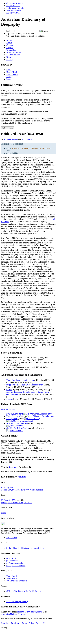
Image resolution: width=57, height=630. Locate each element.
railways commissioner (15, 565)
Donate (9, 59)
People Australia (13, 6)
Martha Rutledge (11, 139)
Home (9, 40)
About (9, 43)
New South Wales (27, 490)
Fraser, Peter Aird (13, 416)
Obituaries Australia (14, 3)
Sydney (4, 502)
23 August (5, 500)
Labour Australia (13, 13)
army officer (11, 558)
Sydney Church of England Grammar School (25, 548)
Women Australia (13, 10)
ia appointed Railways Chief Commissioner (24, 385)
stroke (3, 513)
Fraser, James (11, 418)
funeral (9, 399)
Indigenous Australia (15, 8)
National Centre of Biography (29, 612)
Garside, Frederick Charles (17, 428)
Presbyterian (11, 538)
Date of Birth (11, 72)
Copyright (5, 623)
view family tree (8, 409)
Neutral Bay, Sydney (9, 490)
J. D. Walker (27, 139)
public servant (12, 561)
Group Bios (11, 50)
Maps (8, 79)
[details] (21, 476)
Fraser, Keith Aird (14, 414)
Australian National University (14, 614)
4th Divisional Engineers (16, 581)
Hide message (7, 128)
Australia (39, 490)
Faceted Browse (13, 55)
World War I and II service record (20, 380)
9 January (5, 487)
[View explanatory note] (3, 523)
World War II (11, 578)
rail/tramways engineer (15, 563)
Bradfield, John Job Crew (17, 423)
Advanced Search (13, 52)
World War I (11, 576)
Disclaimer (15, 623)
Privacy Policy (28, 623)
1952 (13, 500)
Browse (9, 57)
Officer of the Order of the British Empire (23, 591)
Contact (9, 45)
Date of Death (12, 74)
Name (8, 70)
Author (9, 77)
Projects (9, 47)
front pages (13, 467)
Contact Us (40, 623)
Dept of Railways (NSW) (17, 601)
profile (9, 389)
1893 (12, 487)
